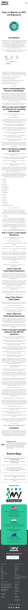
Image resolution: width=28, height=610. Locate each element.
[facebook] (8, 489)
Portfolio (17, 597)
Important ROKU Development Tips (17, 230)
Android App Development (6, 586)
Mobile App (4, 582)
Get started (12, 557)
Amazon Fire (17, 575)
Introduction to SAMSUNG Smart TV (16, 425)
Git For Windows (21, 222)
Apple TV (17, 568)
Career (2, 597)
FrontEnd (17, 582)
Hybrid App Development (6, 587)
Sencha (16, 586)
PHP (2, 570)
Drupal (2, 578)
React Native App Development (4, 590)
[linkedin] (16, 489)
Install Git (24, 213)
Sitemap (18, 604)
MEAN (2, 571)
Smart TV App (19, 564)
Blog (16, 594)
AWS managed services (7, 97)
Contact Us (17, 600)
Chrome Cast (17, 578)
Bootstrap (17, 587)
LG (15, 571)
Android (16, 570)
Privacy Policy (11, 604)
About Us (3, 594)
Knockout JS (17, 591)
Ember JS (17, 589)
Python (2, 577)
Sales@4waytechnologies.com (14, 529)
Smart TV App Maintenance (20, 577)
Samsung (17, 566)
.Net (2, 568)
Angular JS (17, 584)
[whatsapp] (12, 489)
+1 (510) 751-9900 (14, 516)
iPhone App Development (6, 584)
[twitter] (20, 489)
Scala (2, 575)
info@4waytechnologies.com (14, 515)
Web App (3, 564)
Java (2, 566)
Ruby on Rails (4, 573)
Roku (16, 573)
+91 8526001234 (14, 531)
